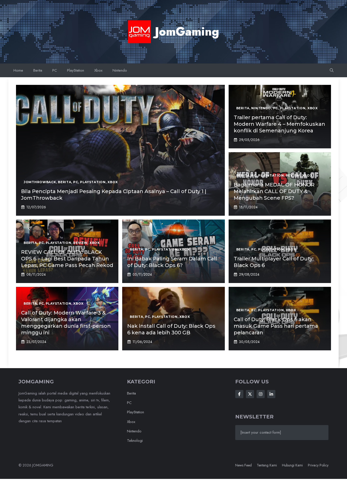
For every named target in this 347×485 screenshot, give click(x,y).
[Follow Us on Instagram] (261, 394)
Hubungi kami (292, 465)
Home (18, 70)
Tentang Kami (267, 465)
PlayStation (75, 70)
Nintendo (120, 70)
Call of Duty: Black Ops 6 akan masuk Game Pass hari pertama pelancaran (276, 326)
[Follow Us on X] (250, 394)
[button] (332, 70)
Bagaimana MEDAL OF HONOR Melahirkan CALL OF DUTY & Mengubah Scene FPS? (274, 191)
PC (54, 70)
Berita (37, 70)
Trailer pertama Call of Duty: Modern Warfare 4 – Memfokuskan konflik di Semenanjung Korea (279, 124)
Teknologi (135, 440)
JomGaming (187, 31)
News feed (243, 465)
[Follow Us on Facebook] (239, 394)
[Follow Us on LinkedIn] (271, 394)
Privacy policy (318, 465)
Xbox (98, 70)
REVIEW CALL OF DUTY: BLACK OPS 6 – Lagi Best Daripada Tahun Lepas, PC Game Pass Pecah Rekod (67, 258)
